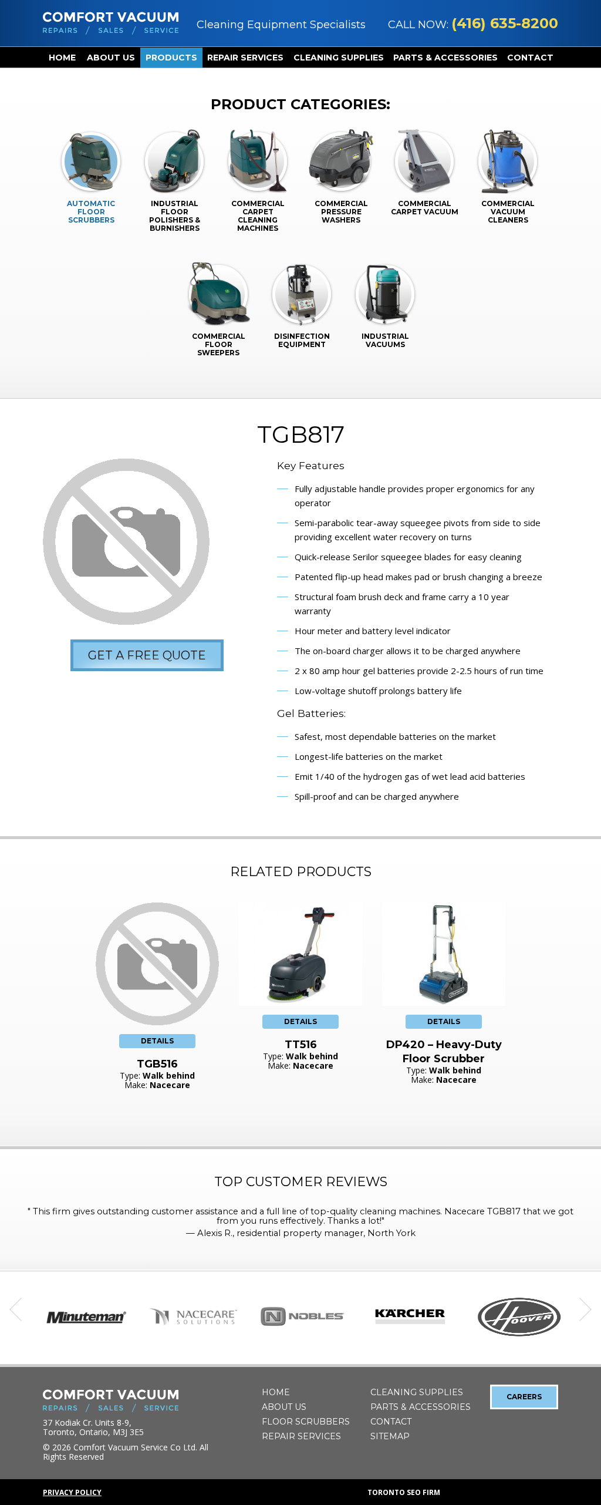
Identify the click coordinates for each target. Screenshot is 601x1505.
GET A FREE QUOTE (147, 655)
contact (530, 57)
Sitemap (390, 1436)
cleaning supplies (338, 57)
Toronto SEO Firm (403, 1492)
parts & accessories (445, 57)
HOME (62, 57)
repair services (245, 57)
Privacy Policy (72, 1492)
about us (111, 57)
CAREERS (524, 1396)
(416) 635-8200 (504, 23)
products (171, 57)
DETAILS (157, 1040)
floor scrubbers (306, 1421)
